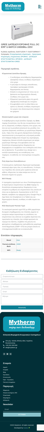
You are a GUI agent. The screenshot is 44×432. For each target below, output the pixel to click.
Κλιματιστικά (15, 56)
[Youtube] (7, 354)
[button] (31, 23)
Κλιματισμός (5, 56)
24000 (18, 244)
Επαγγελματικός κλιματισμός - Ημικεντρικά (25, 54)
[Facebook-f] (4, 354)
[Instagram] (10, 354)
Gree (18, 240)
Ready (18, 250)
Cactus (25, 428)
